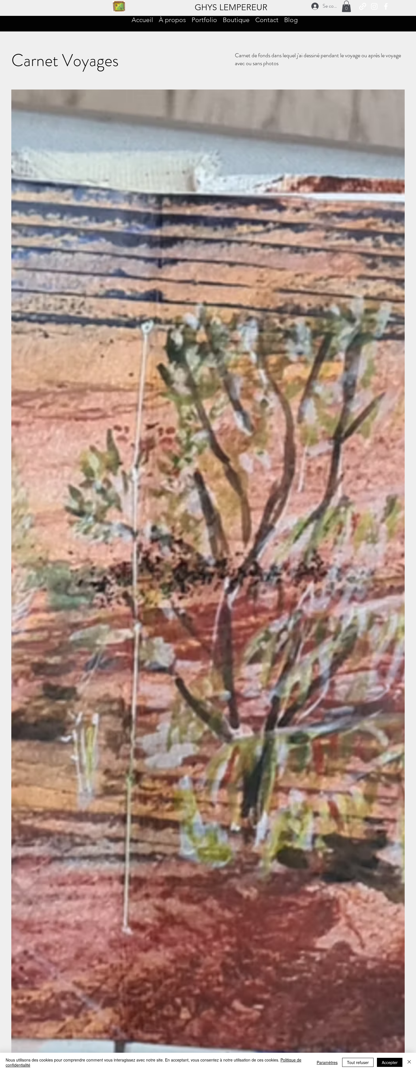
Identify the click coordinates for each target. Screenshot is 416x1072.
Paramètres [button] (327, 1062)
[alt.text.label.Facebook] (385, 6)
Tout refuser (358, 1062)
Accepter (390, 1062)
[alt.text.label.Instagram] (374, 6)
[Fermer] (409, 1062)
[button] (346, 6)
